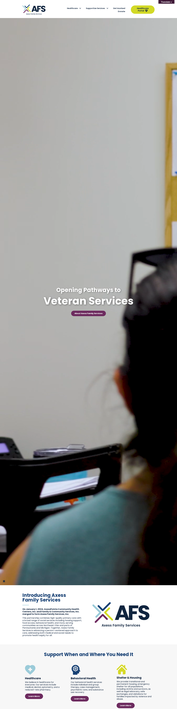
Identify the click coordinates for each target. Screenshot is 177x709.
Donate (121, 11)
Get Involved (119, 8)
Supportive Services (95, 8)
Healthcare (72, 8)
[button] (80, 8)
